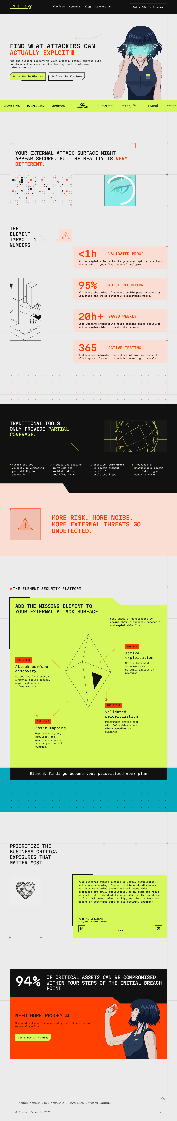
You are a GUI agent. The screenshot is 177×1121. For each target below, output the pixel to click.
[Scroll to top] (162, 1099)
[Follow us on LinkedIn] (161, 1112)
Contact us (57, 1103)
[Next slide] (158, 928)
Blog (45, 1103)
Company (35, 1103)
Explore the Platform (66, 76)
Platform (22, 1103)
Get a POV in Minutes (148, 7)
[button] (118, 930)
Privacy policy (75, 1103)
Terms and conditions (98, 1103)
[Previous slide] (81, 928)
